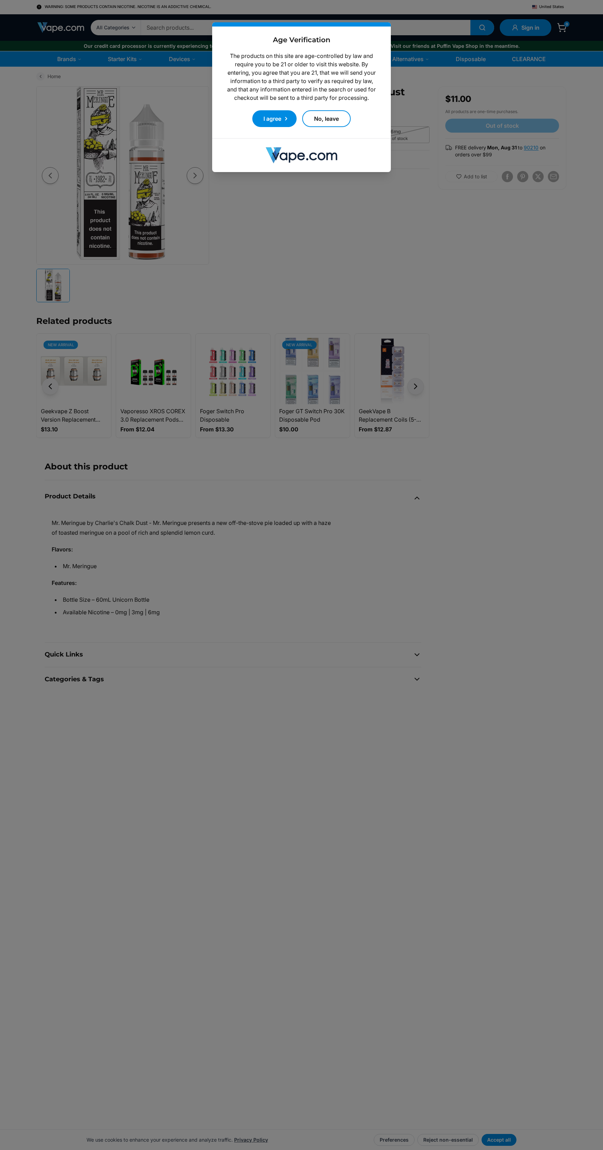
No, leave (326, 118)
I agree (272, 118)
